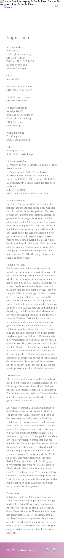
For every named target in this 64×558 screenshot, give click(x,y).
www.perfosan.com (16, 68)
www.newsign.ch (15, 125)
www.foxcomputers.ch (18, 140)
